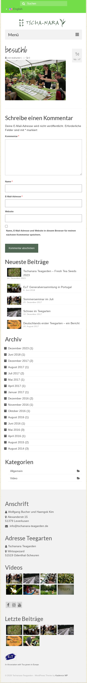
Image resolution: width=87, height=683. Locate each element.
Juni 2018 (14, 354)
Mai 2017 (14, 379)
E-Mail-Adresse (13, 196)
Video (13, 478)
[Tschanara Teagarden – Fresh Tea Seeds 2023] (13, 630)
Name (9, 181)
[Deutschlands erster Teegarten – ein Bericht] (13, 641)
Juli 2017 (14, 373)
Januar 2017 (16, 392)
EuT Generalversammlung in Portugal (47, 287)
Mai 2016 (14, 429)
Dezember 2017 (18, 360)
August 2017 (16, 367)
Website (9, 211)
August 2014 (16, 448)
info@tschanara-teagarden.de (28, 526)
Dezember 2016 (18, 398)
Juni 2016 (14, 423)
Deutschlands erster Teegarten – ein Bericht (51, 323)
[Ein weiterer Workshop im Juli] (30, 641)
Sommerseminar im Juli (38, 299)
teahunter (16, 58)
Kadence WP (61, 675)
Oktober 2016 (17, 411)
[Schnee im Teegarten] (30, 578)
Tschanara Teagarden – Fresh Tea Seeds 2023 (49, 273)
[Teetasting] (30, 590)
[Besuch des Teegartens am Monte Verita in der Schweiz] (65, 590)
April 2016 (14, 436)
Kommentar (12, 136)
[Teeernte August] (48, 590)
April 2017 (14, 385)
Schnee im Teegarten (37, 311)
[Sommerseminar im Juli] (13, 578)
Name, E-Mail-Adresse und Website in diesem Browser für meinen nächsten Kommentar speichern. (41, 232)
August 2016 (16, 417)
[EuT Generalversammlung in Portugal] (30, 630)
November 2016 (18, 404)
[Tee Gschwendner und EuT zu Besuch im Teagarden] (48, 578)
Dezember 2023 (18, 348)
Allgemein (16, 471)
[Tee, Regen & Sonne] (65, 578)
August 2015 (16, 442)
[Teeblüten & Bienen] (13, 590)
